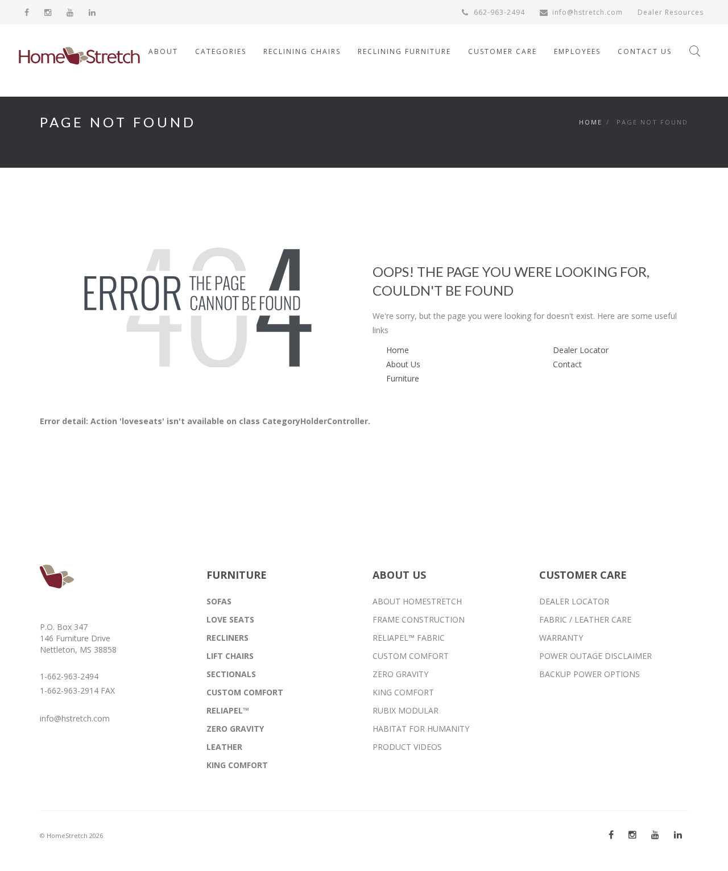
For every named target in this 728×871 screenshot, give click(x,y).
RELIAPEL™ (227, 710)
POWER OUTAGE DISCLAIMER (595, 655)
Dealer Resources (671, 12)
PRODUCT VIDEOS (407, 746)
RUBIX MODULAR (406, 710)
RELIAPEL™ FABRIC (409, 637)
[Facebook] (27, 12)
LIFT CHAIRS (230, 655)
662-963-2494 (498, 12)
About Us (403, 364)
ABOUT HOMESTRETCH (417, 601)
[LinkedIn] (92, 12)
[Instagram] (48, 12)
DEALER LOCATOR (574, 601)
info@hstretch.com (587, 12)
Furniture (402, 378)
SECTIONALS (231, 674)
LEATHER (224, 746)
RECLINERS (227, 637)
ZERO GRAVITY (235, 728)
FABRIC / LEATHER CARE (585, 619)
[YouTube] (70, 12)
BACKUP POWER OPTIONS (589, 674)
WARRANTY (561, 637)
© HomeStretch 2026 (71, 835)
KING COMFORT (237, 765)
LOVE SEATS (230, 619)
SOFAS (218, 601)
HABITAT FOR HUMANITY (421, 728)
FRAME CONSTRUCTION (419, 619)
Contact (567, 364)
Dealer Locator (581, 350)
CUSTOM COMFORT (244, 692)
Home (590, 122)
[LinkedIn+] (678, 834)
